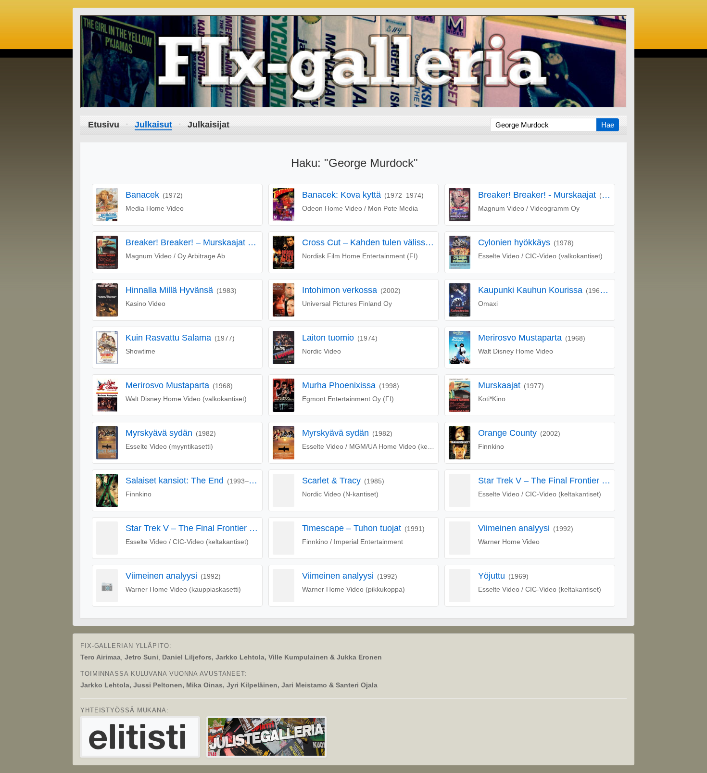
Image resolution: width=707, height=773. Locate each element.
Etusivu (103, 124)
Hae (607, 125)
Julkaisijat (208, 124)
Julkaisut (153, 124)
